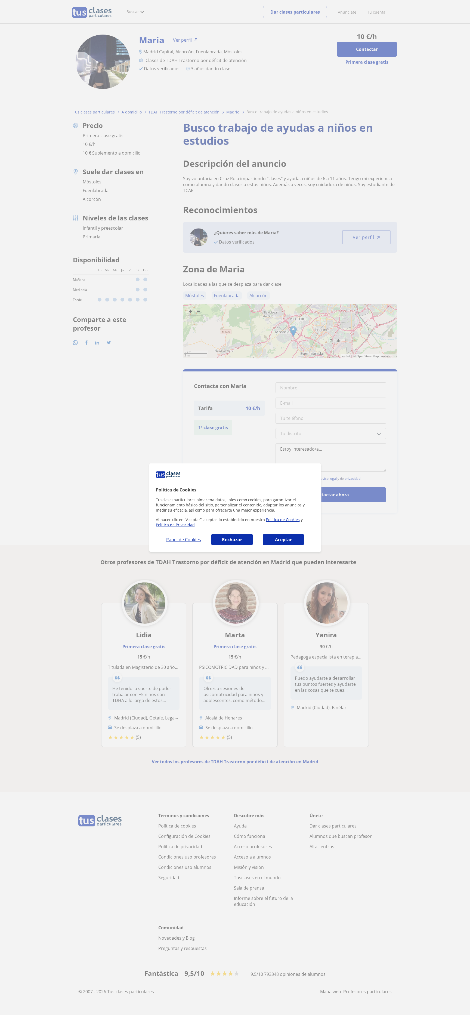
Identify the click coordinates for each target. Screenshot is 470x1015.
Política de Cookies (283, 519)
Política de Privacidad (175, 524)
